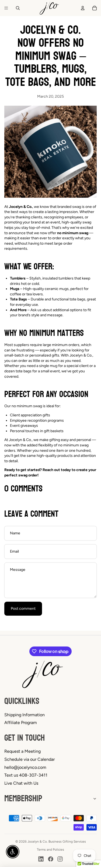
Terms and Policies (50, 849)
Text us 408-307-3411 (25, 775)
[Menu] (6, 8)
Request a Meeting (22, 751)
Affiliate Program (20, 722)
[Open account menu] (83, 8)
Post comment (23, 608)
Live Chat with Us (21, 783)
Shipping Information (24, 714)
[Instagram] (60, 859)
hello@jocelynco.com (25, 767)
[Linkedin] (41, 859)
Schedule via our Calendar (29, 759)
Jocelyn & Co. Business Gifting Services (56, 841)
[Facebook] (50, 859)
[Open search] (18, 8)
